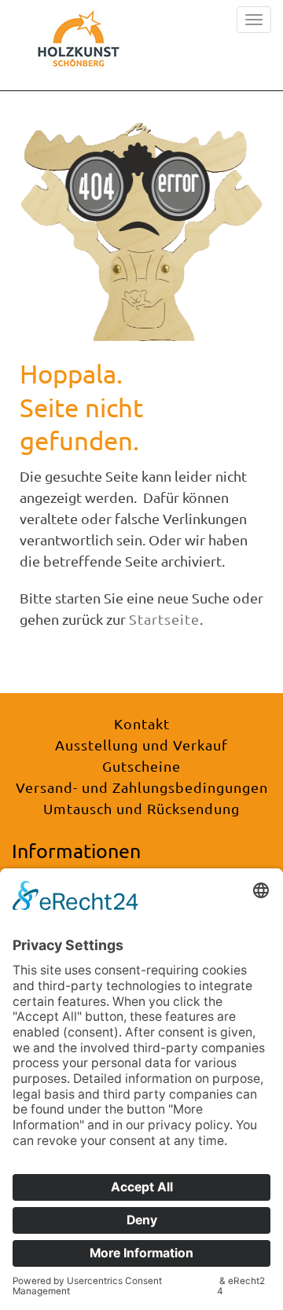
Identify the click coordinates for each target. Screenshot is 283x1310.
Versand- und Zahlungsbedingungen (142, 787)
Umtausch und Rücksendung (141, 808)
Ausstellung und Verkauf (141, 744)
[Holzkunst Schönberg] (78, 43)
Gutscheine (141, 766)
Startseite (164, 619)
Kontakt (142, 723)
